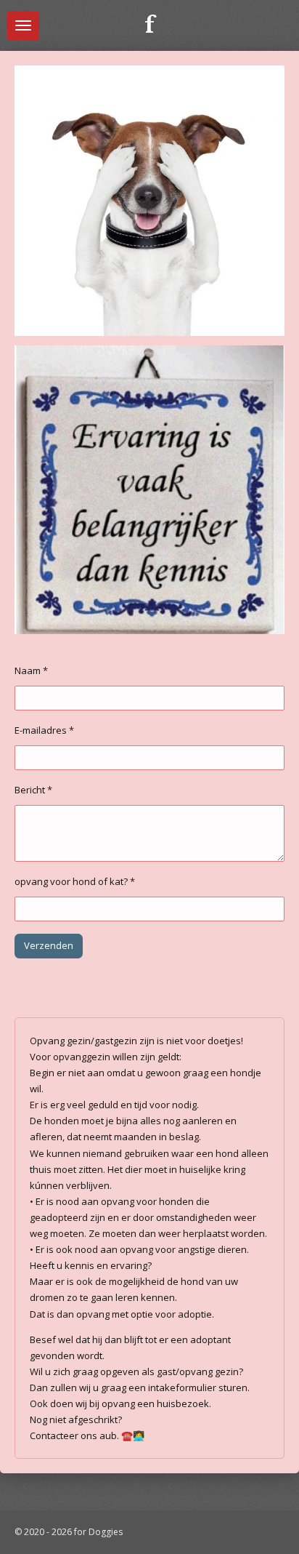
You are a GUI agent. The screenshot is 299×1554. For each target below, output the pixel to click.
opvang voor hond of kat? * (75, 881)
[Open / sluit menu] (23, 25)
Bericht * (33, 789)
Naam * (31, 670)
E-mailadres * (44, 730)
